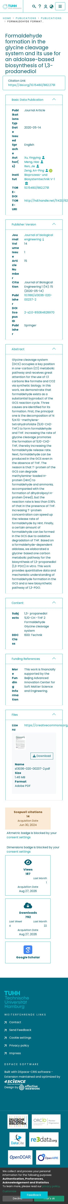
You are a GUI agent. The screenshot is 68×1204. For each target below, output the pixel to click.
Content (18, 603)
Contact (15, 1022)
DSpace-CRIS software (34, 1072)
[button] (51, 6)
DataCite (17, 1139)
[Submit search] (34, 6)
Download (43, 756)
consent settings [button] (19, 837)
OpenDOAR (20, 1157)
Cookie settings (20, 1038)
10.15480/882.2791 (36, 188)
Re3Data (44, 1139)
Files (15, 715)
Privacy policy (19, 1045)
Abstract (18, 349)
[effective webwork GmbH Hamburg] (29, 1087)
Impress (15, 1053)
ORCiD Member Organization (46, 1121)
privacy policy (51, 1186)
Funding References (26, 659)
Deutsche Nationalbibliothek (17, 1121)
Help (39, 6)
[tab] (34, 100)
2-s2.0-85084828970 (39, 312)
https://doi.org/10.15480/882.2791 (31, 85)
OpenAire (48, 1157)
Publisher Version (24, 224)
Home (7, 18)
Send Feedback (20, 1030)
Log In (45, 6)
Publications (26, 18)
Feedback (34, 1195)
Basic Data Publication (27, 100)
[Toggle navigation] (60, 6)
